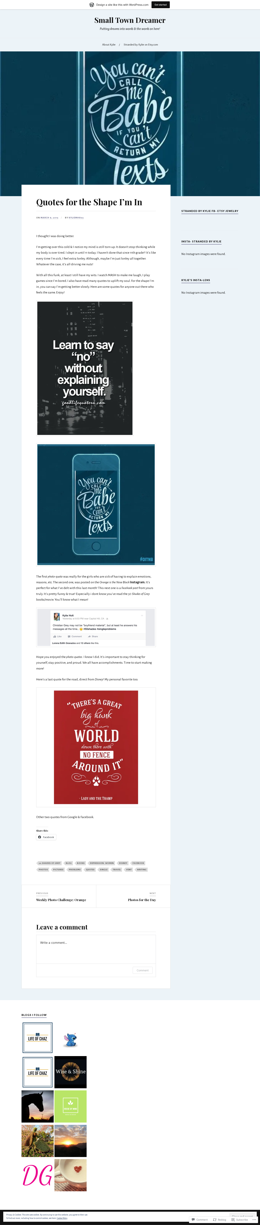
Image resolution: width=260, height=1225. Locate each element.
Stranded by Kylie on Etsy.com (141, 44)
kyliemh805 (76, 218)
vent (129, 870)
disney (123, 863)
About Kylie (109, 44)
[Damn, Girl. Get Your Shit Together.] (38, 1176)
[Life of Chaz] (38, 1038)
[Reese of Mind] (70, 1107)
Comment (143, 970)
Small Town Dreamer (130, 20)
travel (117, 870)
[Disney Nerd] (38, 1142)
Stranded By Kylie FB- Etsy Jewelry (209, 211)
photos (43, 870)
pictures (58, 870)
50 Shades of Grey (50, 863)
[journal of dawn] (70, 1142)
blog (69, 863)
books (81, 863)
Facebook (138, 863)
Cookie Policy (62, 1218)
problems (75, 870)
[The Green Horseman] (38, 1107)
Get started (161, 4)
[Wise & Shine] (70, 1073)
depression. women (102, 863)
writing (142, 870)
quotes (90, 870)
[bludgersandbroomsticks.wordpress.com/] (70, 1038)
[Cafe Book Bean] (70, 1176)
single (104, 870)
